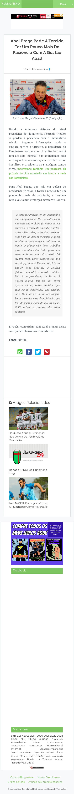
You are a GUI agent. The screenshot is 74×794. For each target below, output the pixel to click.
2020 (40, 735)
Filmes (36, 742)
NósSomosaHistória (54, 756)
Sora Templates (24, 789)
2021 (46, 735)
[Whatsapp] (20, 353)
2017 (20, 735)
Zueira (30, 762)
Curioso (44, 739)
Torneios (58, 759)
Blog (23, 739)
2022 (53, 735)
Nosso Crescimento (49, 777)
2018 (26, 735)
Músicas (24, 756)
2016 (14, 736)
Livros (60, 752)
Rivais (30, 759)
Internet (16, 748)
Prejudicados (17, 759)
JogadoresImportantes (51, 749)
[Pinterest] (47, 353)
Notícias (36, 755)
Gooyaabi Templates (56, 789)
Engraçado (57, 739)
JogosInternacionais (44, 752)
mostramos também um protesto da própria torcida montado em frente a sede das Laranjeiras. (37, 173)
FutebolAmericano (55, 742)
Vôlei (23, 762)
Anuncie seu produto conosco (45, 782)
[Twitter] (38, 353)
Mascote (14, 756)
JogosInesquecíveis (21, 752)
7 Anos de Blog (16, 782)
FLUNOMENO (11, 3)
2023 (60, 735)
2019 (33, 735)
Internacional (54, 745)
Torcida (47, 759)
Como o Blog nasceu (22, 777)
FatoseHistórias (18, 742)
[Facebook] (29, 353)
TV (38, 759)
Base (14, 739)
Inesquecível (35, 745)
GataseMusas (18, 745)
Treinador (16, 762)
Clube (32, 739)
